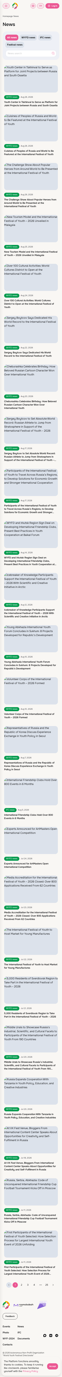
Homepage (8, 16)
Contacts (7, 1344)
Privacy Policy (30, 1371)
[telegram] (56, 1335)
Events (6, 1326)
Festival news (14, 44)
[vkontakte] (50, 1335)
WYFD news (28, 37)
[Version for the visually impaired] (33, 6)
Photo (6, 1332)
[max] (44, 1335)
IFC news (45, 37)
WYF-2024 (9, 1338)
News (16, 16)
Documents (24, 1338)
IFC (19, 1332)
